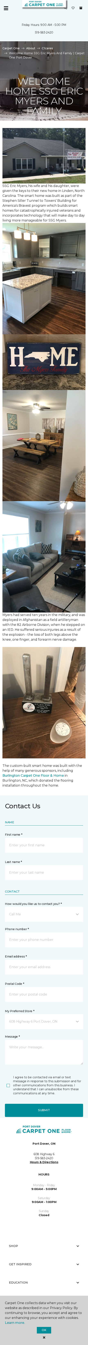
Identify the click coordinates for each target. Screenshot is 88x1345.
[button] (65, 8)
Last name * (13, 862)
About (30, 48)
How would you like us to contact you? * (33, 903)
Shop (13, 1246)
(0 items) (80, 8)
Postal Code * (14, 983)
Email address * (16, 956)
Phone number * (17, 929)
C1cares (47, 48)
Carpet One (11, 48)
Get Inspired (20, 1264)
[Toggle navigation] (6, 8)
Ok (44, 1330)
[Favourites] (73, 8)
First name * (13, 834)
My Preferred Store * (19, 1011)
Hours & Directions (44, 1162)
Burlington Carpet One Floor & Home (33, 775)
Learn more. (15, 1323)
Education (18, 1282)
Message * (12, 1036)
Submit (44, 1110)
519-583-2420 (44, 32)
